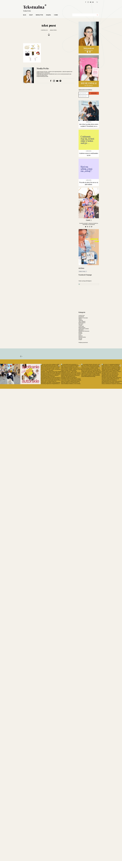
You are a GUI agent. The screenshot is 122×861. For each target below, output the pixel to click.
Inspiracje (81, 320)
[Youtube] (90, 2)
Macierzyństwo (82, 327)
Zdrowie (80, 338)
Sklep (31, 15)
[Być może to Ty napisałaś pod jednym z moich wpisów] (112, 374)
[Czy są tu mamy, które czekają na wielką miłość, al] (51, 374)
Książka (48, 15)
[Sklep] (97, 2)
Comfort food (82, 315)
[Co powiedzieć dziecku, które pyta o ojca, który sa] (91, 374)
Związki (80, 339)
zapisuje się (93, 93)
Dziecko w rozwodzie (83, 318)
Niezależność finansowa (84, 331)
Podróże (80, 333)
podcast (80, 332)
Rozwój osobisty (82, 337)
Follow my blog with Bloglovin (85, 281)
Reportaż (81, 336)
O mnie (56, 15)
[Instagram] (90, 226)
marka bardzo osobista (84, 328)
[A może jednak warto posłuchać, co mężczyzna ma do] (71, 374)
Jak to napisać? (82, 321)
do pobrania (81, 316)
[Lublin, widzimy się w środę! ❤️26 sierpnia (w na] (10, 374)
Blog (24, 15)
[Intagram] (88, 2)
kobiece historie (82, 322)
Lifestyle (80, 325)
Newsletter (39, 15)
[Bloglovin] (92, 226)
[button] (97, 15)
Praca (80, 334)
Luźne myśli (81, 326)
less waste (81, 324)
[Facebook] (85, 2)
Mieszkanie (81, 330)
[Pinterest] (88, 226)
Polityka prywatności (83, 342)
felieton (80, 319)
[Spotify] (93, 2)
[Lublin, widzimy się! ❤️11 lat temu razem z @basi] (30, 374)
